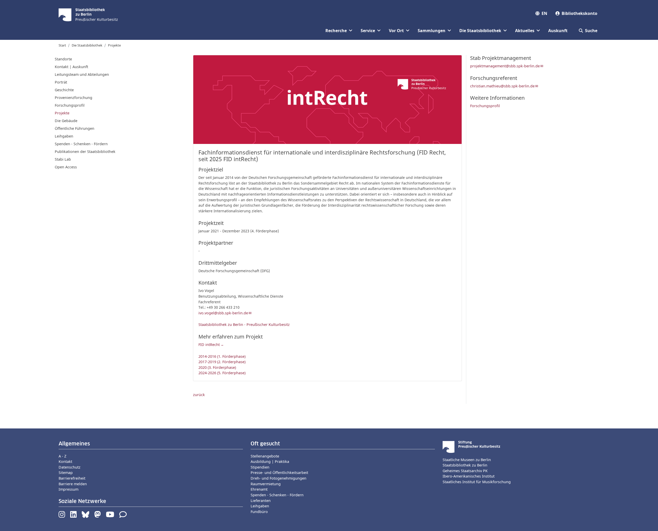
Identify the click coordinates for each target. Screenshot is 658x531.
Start (62, 45)
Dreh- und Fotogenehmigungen (278, 478)
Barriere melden (73, 483)
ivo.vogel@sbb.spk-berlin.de (223, 312)
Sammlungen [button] (431, 30)
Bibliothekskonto (579, 13)
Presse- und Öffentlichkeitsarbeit (279, 472)
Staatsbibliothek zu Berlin (465, 465)
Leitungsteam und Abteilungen (82, 74)
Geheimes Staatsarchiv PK (465, 470)
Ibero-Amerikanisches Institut (469, 476)
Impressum (68, 489)
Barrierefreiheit (72, 478)
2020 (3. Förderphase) (217, 367)
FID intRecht (209, 344)
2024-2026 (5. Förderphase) (221, 372)
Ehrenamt (259, 489)
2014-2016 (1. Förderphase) (221, 356)
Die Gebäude (66, 120)
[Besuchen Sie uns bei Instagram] (62, 515)
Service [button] (368, 30)
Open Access (66, 166)
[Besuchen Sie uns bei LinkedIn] (73, 515)
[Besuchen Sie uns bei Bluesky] (85, 515)
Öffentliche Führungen (74, 128)
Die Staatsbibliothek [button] (480, 30)
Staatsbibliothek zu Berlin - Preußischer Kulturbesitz (244, 324)
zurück (199, 394)
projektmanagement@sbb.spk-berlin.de (505, 65)
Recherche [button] (336, 30)
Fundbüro (259, 511)
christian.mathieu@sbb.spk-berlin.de (502, 86)
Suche (591, 30)
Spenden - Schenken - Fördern (81, 143)
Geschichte (64, 89)
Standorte (63, 59)
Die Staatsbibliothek (87, 45)
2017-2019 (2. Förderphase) (221, 361)
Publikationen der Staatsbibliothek (85, 151)
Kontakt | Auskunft (71, 66)
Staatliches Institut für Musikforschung (477, 481)
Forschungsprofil (70, 105)
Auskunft (558, 30)
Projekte (114, 45)
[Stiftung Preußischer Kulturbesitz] (471, 446)
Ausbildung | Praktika (270, 461)
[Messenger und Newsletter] (123, 515)
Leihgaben (64, 136)
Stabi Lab (63, 159)
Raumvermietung (266, 483)
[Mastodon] (97, 515)
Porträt (61, 82)
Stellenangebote (265, 456)
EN (544, 13)
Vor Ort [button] (396, 30)
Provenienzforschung (73, 97)
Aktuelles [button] (524, 30)
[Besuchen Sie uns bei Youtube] (110, 515)
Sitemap (66, 472)
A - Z (62, 456)
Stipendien (260, 467)
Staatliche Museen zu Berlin (467, 459)
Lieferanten (261, 500)
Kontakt (65, 461)
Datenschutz (69, 467)
